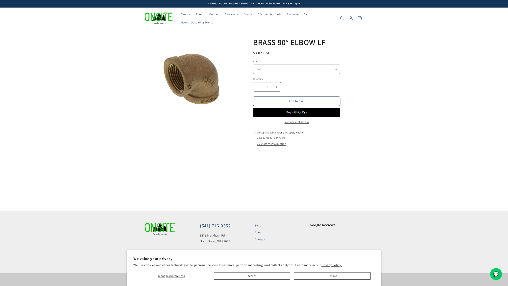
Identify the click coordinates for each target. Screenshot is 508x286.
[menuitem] (185, 14)
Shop (258, 225)
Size (255, 61)
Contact (260, 239)
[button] (342, 18)
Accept (251, 276)
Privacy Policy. (331, 265)
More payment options (297, 121)
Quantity (258, 79)
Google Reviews (322, 225)
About (259, 232)
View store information (271, 144)
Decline (332, 276)
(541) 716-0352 (215, 225)
